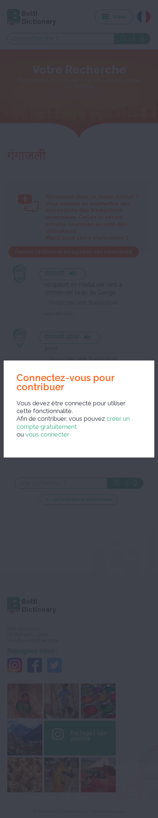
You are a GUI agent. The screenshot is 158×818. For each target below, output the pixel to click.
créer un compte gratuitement (73, 422)
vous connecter (47, 434)
